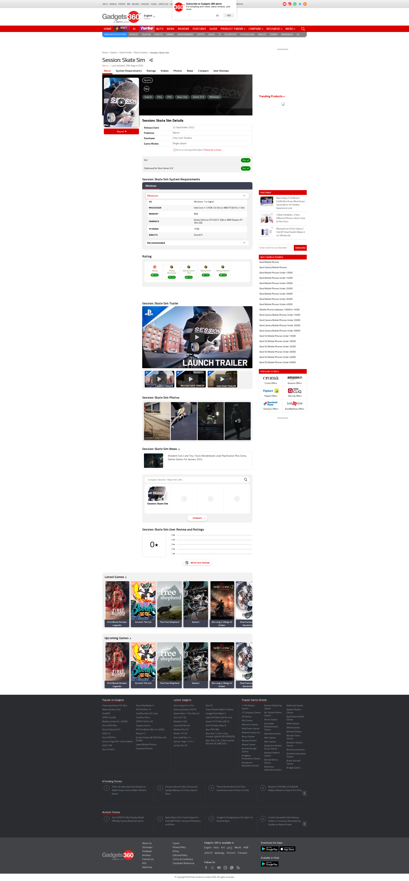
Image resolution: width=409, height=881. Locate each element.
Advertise (147, 867)
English (207, 848)
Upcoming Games (117, 637)
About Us (147, 843)
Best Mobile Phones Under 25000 (276, 288)
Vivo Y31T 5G (180, 717)
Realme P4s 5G (181, 729)
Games (113, 52)
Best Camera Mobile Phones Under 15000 (280, 315)
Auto (160, 29)
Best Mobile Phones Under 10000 (276, 273)
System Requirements (129, 71)
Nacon (105, 66)
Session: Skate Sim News (159, 448)
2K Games (246, 717)
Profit (122, 4)
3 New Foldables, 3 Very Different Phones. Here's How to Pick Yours (290, 218)
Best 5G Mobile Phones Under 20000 (278, 341)
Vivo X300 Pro (109, 737)
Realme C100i (180, 721)
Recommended (156, 243)
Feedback (147, 851)
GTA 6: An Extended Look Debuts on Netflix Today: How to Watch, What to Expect (129, 790)
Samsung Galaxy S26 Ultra (114, 705)
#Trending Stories (112, 781)
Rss (238, 867)
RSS (144, 863)
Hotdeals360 (247, 34)
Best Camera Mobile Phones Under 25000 (280, 325)
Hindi (216, 848)
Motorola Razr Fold (111, 709)
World (113, 4)
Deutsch (231, 853)
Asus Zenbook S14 (111, 729)
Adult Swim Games (250, 729)
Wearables (287, 34)
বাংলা (223, 848)
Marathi (239, 4)
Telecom (146, 34)
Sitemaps (147, 847)
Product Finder (232, 29)
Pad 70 (209, 705)
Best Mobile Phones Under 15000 (276, 278)
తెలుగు (238, 847)
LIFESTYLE (163, 4)
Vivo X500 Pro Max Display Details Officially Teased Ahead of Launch (128, 819)
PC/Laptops (230, 34)
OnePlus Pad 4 (143, 717)
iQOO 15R (107, 745)
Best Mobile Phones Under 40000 (276, 304)
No (217, 15)
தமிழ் (229, 848)
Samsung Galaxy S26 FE (185, 709)
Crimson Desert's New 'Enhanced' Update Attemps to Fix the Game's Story (181, 790)
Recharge (273, 29)
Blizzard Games (294, 732)
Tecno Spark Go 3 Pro (184, 705)
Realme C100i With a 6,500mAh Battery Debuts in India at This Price (285, 789)
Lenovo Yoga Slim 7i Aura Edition (117, 741)
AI (134, 29)
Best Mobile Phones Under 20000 (276, 283)
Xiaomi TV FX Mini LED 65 (217, 721)
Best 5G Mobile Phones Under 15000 (278, 336)
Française (242, 853)
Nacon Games (141, 52)
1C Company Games (251, 713)
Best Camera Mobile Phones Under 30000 (280, 331)
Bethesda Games (295, 705)
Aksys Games (248, 736)
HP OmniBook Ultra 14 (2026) (150, 729)
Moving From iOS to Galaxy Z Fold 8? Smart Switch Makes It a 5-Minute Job (290, 232)
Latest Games (114, 576)
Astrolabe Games (272, 734)
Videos (165, 71)
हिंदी (128, 4)
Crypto (201, 34)
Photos (178, 71)
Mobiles (134, 34)
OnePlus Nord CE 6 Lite (147, 713)
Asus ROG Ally (212, 729)
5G (298, 34)
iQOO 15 (106, 733)
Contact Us (148, 859)
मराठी (245, 848)
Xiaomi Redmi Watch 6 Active (219, 709)
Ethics (176, 851)
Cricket (145, 4)
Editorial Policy (180, 855)
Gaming (170, 34)
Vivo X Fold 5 (108, 749)
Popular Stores (269, 371)
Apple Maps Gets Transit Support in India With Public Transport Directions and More (183, 821)
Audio (211, 34)
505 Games (247, 721)
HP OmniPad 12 (143, 709)
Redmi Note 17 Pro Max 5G (186, 713)
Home (108, 29)
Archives (146, 855)
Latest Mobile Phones (146, 744)
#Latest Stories (111, 812)
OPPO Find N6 (109, 717)
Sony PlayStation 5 (145, 705)
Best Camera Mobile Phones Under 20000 (280, 320)
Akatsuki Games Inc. (251, 733)
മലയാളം (219, 853)
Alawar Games (248, 744)
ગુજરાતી (208, 853)
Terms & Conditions (183, 859)
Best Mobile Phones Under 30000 (276, 294)
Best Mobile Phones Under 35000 (276, 299)
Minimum (152, 196)
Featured (266, 192)
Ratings (151, 71)
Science (274, 34)
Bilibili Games (293, 724)
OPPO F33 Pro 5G (144, 721)
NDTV (105, 4)
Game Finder (126, 52)
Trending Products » (272, 96)
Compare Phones (144, 748)
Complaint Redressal (183, 863)
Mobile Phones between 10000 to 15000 (280, 310)
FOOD (154, 4)
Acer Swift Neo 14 (182, 737)
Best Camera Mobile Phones (273, 267)
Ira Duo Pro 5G (180, 745)
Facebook (206, 867)
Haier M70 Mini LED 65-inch (219, 717)
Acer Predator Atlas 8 (216, 725)
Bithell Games (293, 728)
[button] (250, 603)
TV (219, 34)
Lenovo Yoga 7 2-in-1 (184, 741)
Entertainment (185, 34)
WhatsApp (232, 867)
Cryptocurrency (143, 725)
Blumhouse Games (296, 750)
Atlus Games (270, 742)
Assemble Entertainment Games (271, 727)
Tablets (262, 34)
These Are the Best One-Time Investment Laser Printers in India (233, 789)
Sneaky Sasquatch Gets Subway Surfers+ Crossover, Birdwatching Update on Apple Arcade (284, 821)
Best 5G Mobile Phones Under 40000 (278, 357)
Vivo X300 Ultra (109, 725)
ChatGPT (106, 713)
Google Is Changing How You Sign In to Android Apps (235, 819)
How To (158, 34)
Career (176, 843)
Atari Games (270, 738)
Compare (255, 29)
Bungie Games (294, 768)
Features (199, 29)
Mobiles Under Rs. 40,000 (114, 721)
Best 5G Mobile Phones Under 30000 (278, 352)
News (170, 29)
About (107, 71)
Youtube (219, 867)
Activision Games (250, 725)
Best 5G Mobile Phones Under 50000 (278, 362)
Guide (213, 29)
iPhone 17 (141, 733)
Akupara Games (249, 740)
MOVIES (135, 4)
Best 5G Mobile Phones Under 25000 (278, 347)
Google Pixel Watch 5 (216, 713)
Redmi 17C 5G (180, 733)
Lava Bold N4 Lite (182, 725)
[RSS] (305, 4)
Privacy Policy (179, 847)
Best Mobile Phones (269, 262)
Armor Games (270, 720)
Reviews (183, 29)
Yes (229, 15)
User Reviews (221, 71)
